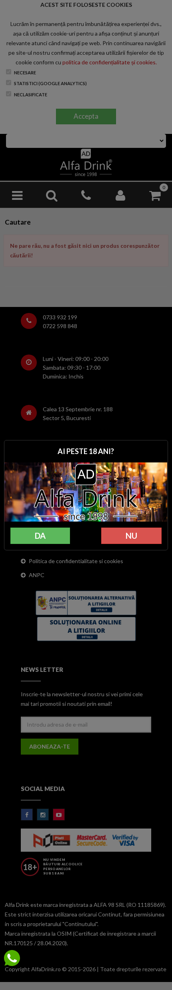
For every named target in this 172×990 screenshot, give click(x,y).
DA (40, 535)
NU (131, 535)
